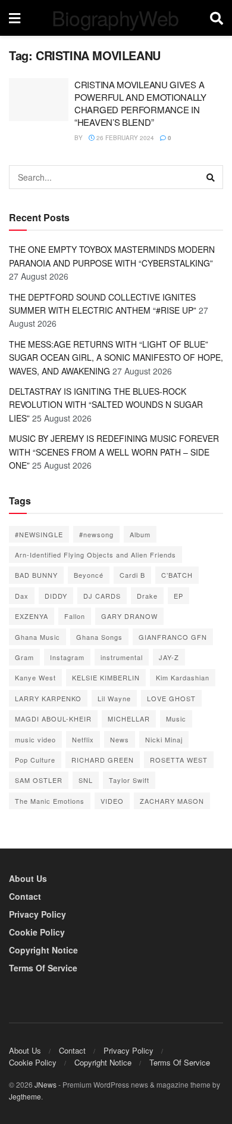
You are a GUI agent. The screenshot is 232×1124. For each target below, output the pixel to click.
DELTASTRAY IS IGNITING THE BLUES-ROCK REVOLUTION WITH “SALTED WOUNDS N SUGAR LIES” (106, 404)
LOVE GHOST (171, 698)
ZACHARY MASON (172, 801)
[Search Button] (211, 177)
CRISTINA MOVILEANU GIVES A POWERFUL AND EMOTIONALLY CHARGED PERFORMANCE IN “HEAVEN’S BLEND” (140, 103)
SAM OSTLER (38, 780)
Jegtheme (25, 1096)
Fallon (74, 616)
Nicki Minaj (164, 739)
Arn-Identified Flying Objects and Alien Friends (95, 554)
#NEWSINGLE (39, 534)
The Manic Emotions (49, 801)
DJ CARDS (102, 595)
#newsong (96, 534)
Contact (25, 896)
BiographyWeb (115, 18)
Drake (147, 595)
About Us (28, 878)
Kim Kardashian (182, 677)
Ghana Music (37, 637)
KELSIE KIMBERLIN (106, 677)
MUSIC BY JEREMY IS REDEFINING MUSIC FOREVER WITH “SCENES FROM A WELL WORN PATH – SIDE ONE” (114, 451)
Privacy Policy (37, 914)
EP (178, 595)
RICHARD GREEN (102, 759)
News (119, 739)
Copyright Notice (43, 950)
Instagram (67, 657)
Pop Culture (35, 759)
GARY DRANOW (129, 616)
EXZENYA (31, 616)
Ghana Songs (99, 637)
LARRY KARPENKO (48, 698)
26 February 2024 (124, 138)
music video (35, 739)
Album (140, 534)
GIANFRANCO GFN (173, 637)
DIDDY (56, 595)
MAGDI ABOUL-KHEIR (53, 718)
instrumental (122, 657)
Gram (24, 657)
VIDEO (112, 801)
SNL (86, 780)
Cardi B (132, 575)
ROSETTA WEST (179, 759)
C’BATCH (177, 575)
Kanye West (35, 677)
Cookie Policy (37, 932)
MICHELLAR (129, 718)
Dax (22, 595)
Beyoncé (89, 575)
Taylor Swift (129, 780)
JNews (46, 1084)
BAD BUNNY (36, 575)
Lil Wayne (114, 698)
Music (176, 718)
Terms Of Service (43, 968)
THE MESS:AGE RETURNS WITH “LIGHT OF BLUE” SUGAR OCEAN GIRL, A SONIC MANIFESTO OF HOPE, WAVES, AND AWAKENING (116, 357)
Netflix (83, 739)
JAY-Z (169, 657)
